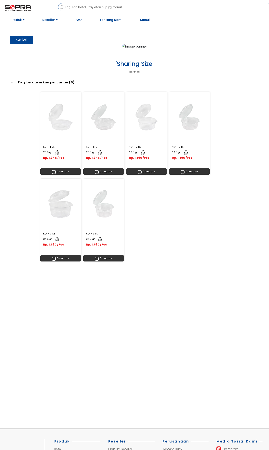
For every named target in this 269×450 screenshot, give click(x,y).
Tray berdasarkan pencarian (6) (46, 82)
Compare (63, 171)
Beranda (134, 71)
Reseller (49, 19)
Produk (17, 19)
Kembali (21, 40)
